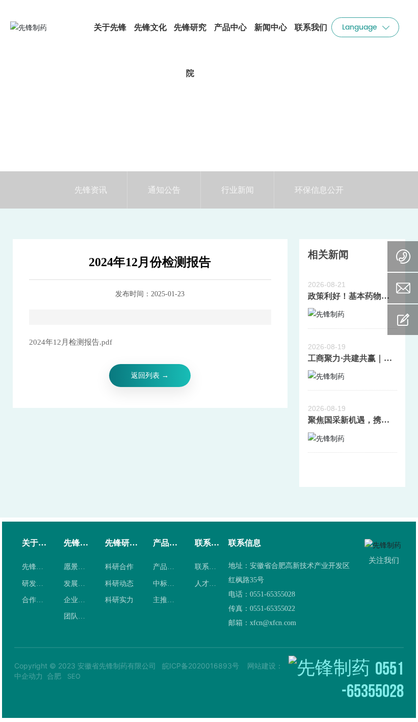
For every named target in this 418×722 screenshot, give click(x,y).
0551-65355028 (272, 594)
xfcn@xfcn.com (273, 623)
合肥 (54, 676)
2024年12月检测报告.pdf (70, 342)
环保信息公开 (319, 190)
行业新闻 (237, 190)
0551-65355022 (272, 608)
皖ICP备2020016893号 (200, 665)
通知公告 (164, 190)
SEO (74, 676)
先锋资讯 (90, 190)
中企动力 (28, 676)
